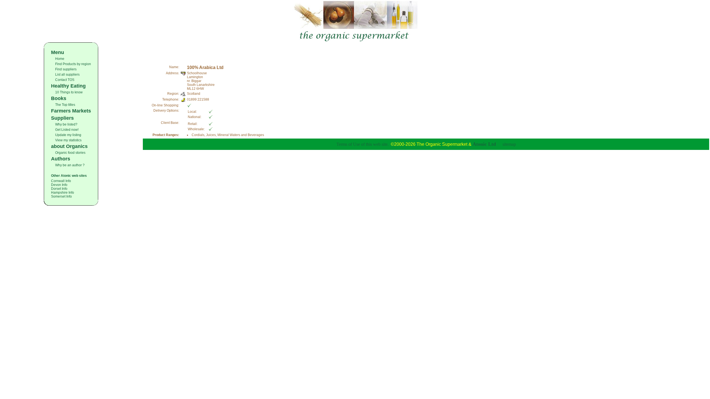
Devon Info (59, 185)
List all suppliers (67, 74)
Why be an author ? (70, 165)
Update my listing (68, 135)
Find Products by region (73, 64)
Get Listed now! (66, 130)
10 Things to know (69, 92)
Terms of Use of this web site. (362, 144)
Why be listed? (66, 124)
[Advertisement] (426, 50)
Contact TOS (64, 80)
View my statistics (68, 140)
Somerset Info (61, 196)
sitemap (509, 144)
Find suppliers (66, 69)
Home (59, 59)
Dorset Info (59, 189)
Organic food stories (70, 153)
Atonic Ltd (484, 144)
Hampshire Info (62, 193)
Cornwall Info (61, 181)
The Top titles (65, 105)
